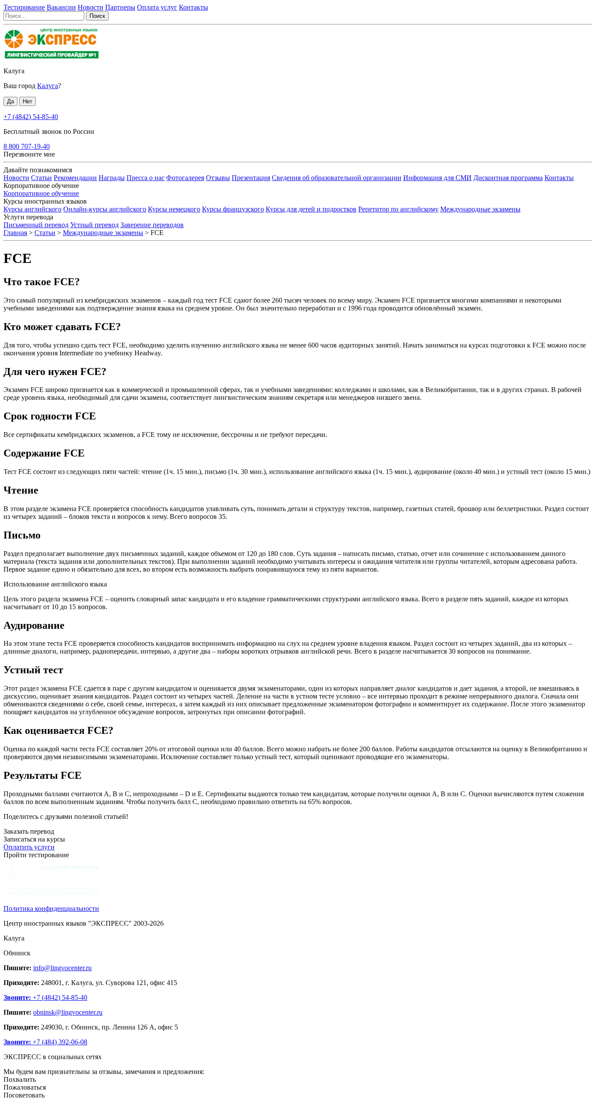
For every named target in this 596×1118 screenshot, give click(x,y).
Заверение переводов (152, 224)
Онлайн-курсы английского (104, 209)
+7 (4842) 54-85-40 (30, 116)
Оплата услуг (157, 7)
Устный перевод (94, 224)
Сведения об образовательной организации (336, 177)
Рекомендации (75, 177)
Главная (15, 232)
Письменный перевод (36, 224)
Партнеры (120, 7)
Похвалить (19, 1079)
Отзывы (218, 177)
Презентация (251, 177)
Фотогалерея (185, 177)
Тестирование (24, 7)
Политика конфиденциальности (51, 908)
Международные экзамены (480, 209)
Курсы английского (32, 209)
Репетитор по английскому (398, 209)
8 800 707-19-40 (26, 146)
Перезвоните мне (29, 154)
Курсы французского (233, 209)
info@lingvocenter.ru (62, 967)
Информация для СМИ (437, 177)
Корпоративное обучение (41, 193)
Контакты (193, 7)
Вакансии (61, 7)
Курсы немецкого (174, 209)
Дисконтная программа (508, 177)
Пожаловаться (24, 1087)
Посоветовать (24, 1095)
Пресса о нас (145, 177)
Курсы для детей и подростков (311, 209)
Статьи (41, 177)
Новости (90, 7)
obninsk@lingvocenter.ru (68, 1012)
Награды (112, 177)
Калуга (13, 71)
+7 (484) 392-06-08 (45, 1042)
